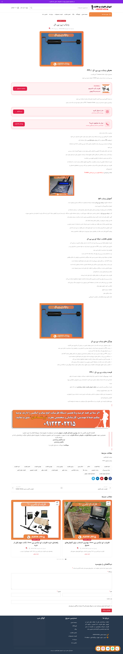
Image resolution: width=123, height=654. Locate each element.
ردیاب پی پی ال (106, 470)
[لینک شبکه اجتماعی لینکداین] (97, 478)
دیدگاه (110, 572)
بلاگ (75, 629)
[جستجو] (31, 8)
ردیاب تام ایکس (108, 457)
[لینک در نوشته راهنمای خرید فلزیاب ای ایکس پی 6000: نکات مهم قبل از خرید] (36, 520)
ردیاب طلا (85, 470)
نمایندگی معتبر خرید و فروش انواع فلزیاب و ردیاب (61, 650)
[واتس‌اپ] (112, 649)
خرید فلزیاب (17, 466)
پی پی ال (106, 376)
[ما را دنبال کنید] (61, 111)
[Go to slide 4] (60, 559)
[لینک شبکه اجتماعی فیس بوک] (110, 478)
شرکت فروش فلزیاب (91, 387)
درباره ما (75, 639)
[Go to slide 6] (57, 559)
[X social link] (106, 478)
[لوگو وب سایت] (101, 7)
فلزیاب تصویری (33, 470)
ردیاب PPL (108, 140)
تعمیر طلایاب (73, 633)
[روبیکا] (98, 649)
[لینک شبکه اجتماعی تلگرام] (93, 478)
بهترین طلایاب (48, 466)
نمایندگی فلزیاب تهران (90, 473)
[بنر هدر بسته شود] (2, 1)
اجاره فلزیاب (107, 466)
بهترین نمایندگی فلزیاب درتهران (67, 433)
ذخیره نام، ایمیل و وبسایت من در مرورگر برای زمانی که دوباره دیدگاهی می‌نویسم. (89, 606)
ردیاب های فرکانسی (92, 140)
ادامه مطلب (87, 554)
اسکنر (88, 466)
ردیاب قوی (64, 470)
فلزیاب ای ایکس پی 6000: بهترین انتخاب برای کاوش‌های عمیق (87, 544)
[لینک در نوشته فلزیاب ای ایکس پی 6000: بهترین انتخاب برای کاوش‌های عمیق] (87, 520)
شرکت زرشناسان (81, 387)
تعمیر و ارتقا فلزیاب (90, 435)
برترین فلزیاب (70, 466)
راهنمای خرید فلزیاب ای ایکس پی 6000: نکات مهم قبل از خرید (36, 544)
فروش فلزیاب (54, 470)
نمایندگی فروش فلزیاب (104, 473)
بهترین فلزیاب (37, 466)
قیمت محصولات (72, 636)
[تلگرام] (108, 649)
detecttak (62, 29)
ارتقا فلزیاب (97, 466)
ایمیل (59, 591)
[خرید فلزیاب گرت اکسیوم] (61, 89)
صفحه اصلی (74, 622)
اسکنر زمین (80, 466)
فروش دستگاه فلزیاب (76, 435)
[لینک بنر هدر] (61, 1)
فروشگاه (74, 626)
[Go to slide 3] (62, 559)
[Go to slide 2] (64, 559)
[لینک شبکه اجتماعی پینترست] (101, 478)
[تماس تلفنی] (117, 649)
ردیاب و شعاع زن (61, 21)
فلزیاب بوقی (44, 470)
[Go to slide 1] (65, 559)
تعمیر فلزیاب (27, 466)
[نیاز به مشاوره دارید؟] (61, 124)
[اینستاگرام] (103, 649)
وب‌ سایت (109, 599)
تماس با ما (74, 643)
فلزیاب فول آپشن (21, 470)
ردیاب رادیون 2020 (107, 461)
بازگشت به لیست (61, 488)
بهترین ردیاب (59, 466)
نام (110, 591)
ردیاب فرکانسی (75, 470)
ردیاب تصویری (95, 470)
